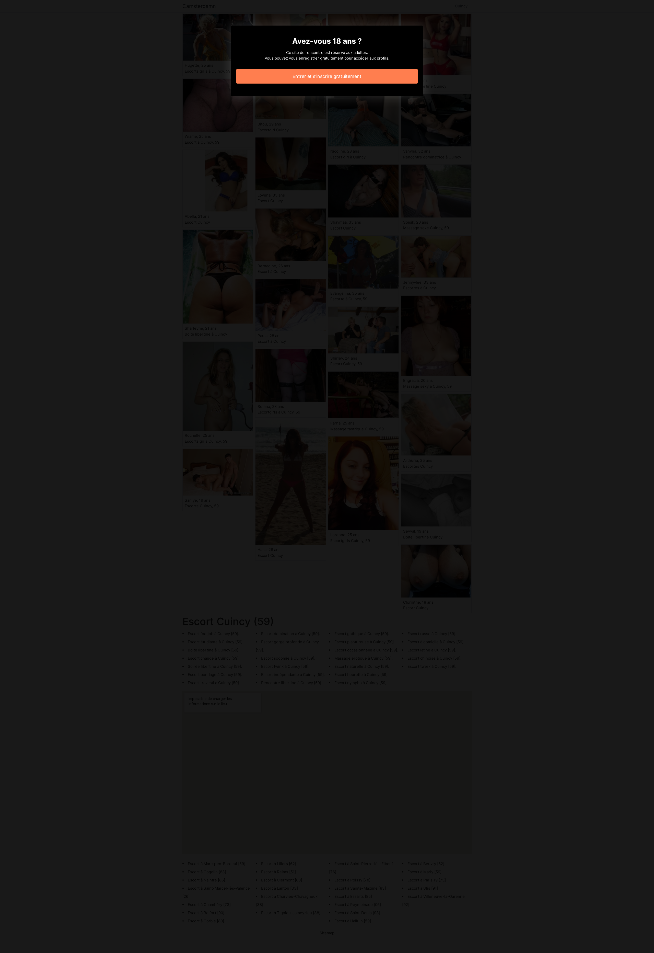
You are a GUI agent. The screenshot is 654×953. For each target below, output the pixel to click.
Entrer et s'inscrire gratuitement (327, 76)
